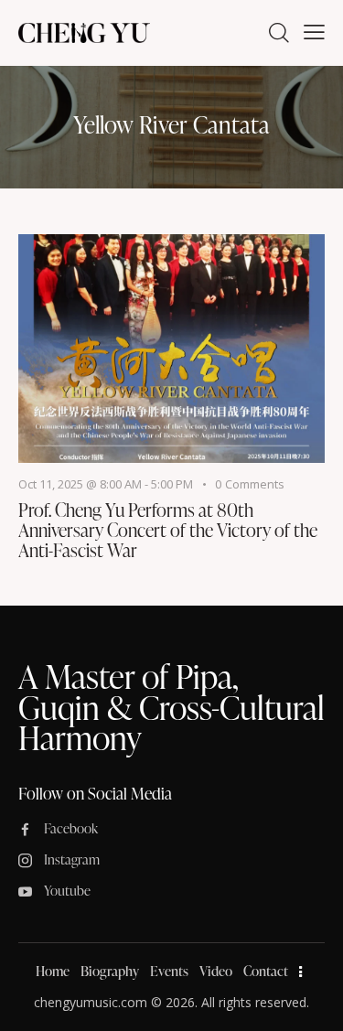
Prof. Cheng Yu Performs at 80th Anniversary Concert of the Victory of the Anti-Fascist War (167, 529)
